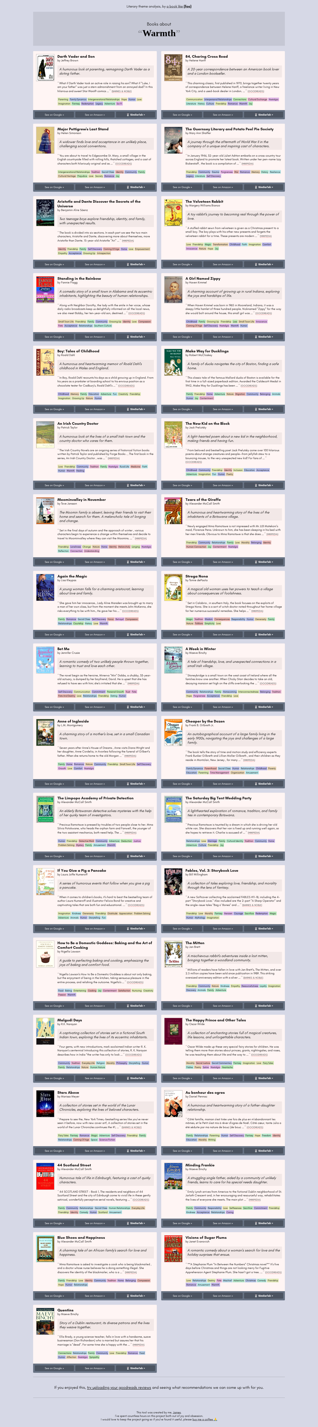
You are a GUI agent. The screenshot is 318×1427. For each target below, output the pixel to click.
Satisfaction (124, 990)
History (201, 103)
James (177, 1412)
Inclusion (238, 470)
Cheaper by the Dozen (205, 721)
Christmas (251, 1280)
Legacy (99, 103)
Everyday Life (88, 1063)
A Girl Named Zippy (203, 278)
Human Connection (196, 546)
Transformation (220, 244)
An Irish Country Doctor (77, 423)
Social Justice (203, 1063)
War (236, 172)
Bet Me (63, 648)
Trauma (215, 172)
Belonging (265, 394)
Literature (191, 103)
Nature (202, 248)
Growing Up (89, 253)
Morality (245, 542)
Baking (68, 990)
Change (87, 546)
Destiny (211, 1280)
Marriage (212, 841)
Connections (239, 99)
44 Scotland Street (74, 1165)
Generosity (260, 619)
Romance (233, 103)
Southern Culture (103, 325)
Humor (132, 99)
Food (60, 990)
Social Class (108, 172)
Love (139, 99)
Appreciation (125, 913)
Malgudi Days (69, 1020)
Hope (124, 99)
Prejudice (82, 176)
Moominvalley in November (81, 499)
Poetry (230, 474)
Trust (128, 691)
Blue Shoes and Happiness (81, 1237)
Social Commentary (222, 1063)
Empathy (62, 253)
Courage (238, 913)
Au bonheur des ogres (205, 1092)
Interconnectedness (248, 691)
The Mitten (195, 942)
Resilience (275, 172)
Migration (240, 394)
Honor (111, 619)
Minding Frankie (200, 1165)
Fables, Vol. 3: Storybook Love (212, 870)
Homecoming (229, 691)
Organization (237, 772)
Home (124, 249)
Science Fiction (107, 1139)
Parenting (63, 99)
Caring (230, 1212)
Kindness (76, 913)
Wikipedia (247, 163)
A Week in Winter (201, 648)
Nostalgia (273, 99)
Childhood (235, 244)
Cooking (92, 990)
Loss (235, 321)
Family (141, 172)
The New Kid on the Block (208, 423)
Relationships (85, 325)
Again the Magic (72, 576)
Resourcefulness (250, 986)
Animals (276, 394)
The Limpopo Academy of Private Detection (95, 798)
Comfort (267, 244)
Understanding (91, 551)
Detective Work (86, 841)
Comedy (84, 1212)
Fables (189, 1067)
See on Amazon (94, 114)
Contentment (206, 398)
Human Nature (97, 1067)
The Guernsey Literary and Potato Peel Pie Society (229, 129)
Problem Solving (66, 845)
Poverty (271, 768)
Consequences (222, 619)
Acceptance (75, 253)
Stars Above (68, 1092)
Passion (62, 994)
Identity (119, 172)
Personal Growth (115, 691)
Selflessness (235, 1208)
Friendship (221, 103)
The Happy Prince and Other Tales (216, 1020)
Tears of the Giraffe (203, 499)
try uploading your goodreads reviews (119, 1387)
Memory (255, 172)
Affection (71, 1357)
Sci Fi (119, 103)
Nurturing (137, 990)
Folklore (199, 623)
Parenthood (210, 768)
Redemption (88, 103)
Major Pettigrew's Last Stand (83, 129)
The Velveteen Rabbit (204, 201)
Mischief (227, 1280)
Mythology (200, 917)
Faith (244, 244)
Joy (250, 103)
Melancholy (124, 546)
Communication (194, 99)
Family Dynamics (78, 99)
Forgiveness (227, 172)
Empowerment (142, 249)
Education (94, 394)
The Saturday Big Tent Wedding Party (218, 798)
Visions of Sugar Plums (206, 1237)
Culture (210, 103)
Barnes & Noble (121, 91)
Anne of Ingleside (73, 721)
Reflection (63, 551)
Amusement (252, 772)
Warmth (243, 103)
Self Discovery (213, 176)
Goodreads (255, 91)
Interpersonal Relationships (218, 99)
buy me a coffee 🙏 (204, 1419)
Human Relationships (119, 1208)
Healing (80, 470)
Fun (115, 394)
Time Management (219, 772)
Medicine (135, 466)
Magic (208, 244)
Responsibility (238, 619)
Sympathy (94, 1357)
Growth (62, 768)
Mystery (80, 845)
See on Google (53, 114)
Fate (60, 325)
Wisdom (209, 619)
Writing (211, 1139)
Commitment (98, 691)
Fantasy (76, 103)
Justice (137, 841)
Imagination (64, 103)
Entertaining (80, 990)
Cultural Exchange (257, 99)
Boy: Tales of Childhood (78, 351)
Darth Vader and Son (76, 56)
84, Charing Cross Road (207, 56)
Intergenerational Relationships (103, 99)
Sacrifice (249, 913)
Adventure (110, 103)
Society (99, 176)
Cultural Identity (235, 841)
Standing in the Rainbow (79, 278)
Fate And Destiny (66, 695)
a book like (179, 6)
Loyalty (263, 986)
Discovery (191, 990)
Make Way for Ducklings (207, 351)
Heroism (228, 913)
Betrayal (120, 619)
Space (94, 1139)
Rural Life (124, 466)
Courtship (78, 623)
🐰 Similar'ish (134, 114)
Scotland (102, 1212)
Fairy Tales (268, 1063)
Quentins (65, 1310)
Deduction (126, 841)
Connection (76, 551)
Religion (101, 1063)
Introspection (103, 253)
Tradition (95, 172)
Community (131, 172)
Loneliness (75, 546)
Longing (136, 546)
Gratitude (112, 913)
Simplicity (209, 623)
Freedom (266, 1135)
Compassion (144, 321)
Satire (206, 1067)
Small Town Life (66, 321)
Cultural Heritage (67, 176)
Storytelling (94, 917)
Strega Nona (197, 576)
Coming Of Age (111, 249)
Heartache (227, 1067)
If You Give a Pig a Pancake (81, 870)
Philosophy (121, 1063)
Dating (114, 695)
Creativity (123, 394)
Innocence (191, 248)
